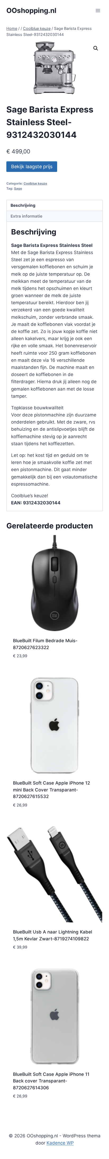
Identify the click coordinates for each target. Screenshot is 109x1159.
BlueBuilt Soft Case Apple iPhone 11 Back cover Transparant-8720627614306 (51, 1081)
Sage (18, 188)
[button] (96, 48)
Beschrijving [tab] (23, 205)
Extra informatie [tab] (26, 216)
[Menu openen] (98, 10)
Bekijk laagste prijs (31, 166)
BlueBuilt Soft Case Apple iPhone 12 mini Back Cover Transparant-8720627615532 (51, 789)
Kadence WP (60, 1143)
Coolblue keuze (35, 183)
